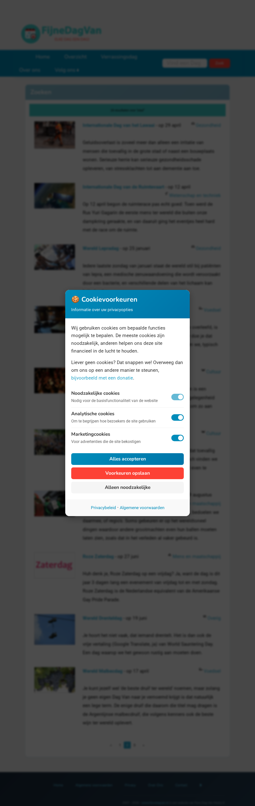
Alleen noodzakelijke (127, 487)
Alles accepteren (127, 459)
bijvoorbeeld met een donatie (102, 378)
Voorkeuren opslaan (127, 473)
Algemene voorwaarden (142, 507)
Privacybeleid (103, 507)
